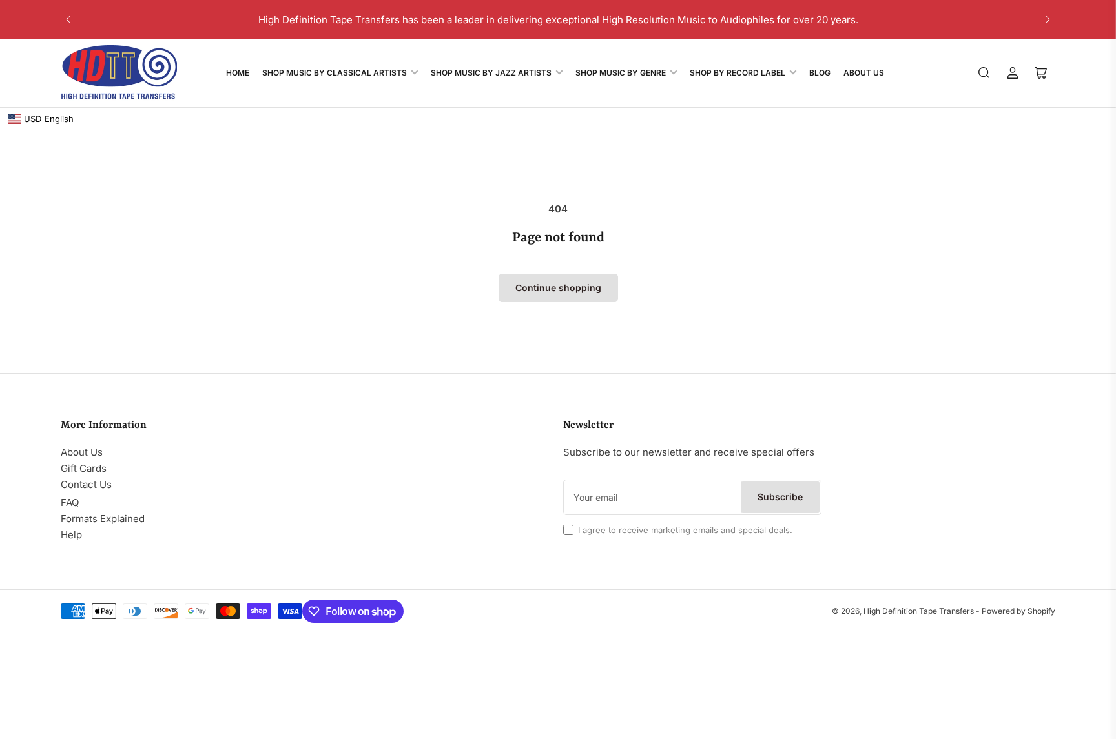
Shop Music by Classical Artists (334, 72)
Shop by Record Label (737, 72)
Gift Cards (84, 468)
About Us (863, 72)
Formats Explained (103, 518)
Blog (820, 72)
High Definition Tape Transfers (918, 611)
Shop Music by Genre (620, 72)
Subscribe (780, 496)
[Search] (984, 73)
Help (71, 535)
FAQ (70, 502)
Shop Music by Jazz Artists (491, 72)
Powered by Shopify (1018, 611)
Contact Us (86, 484)
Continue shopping (558, 287)
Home (237, 72)
